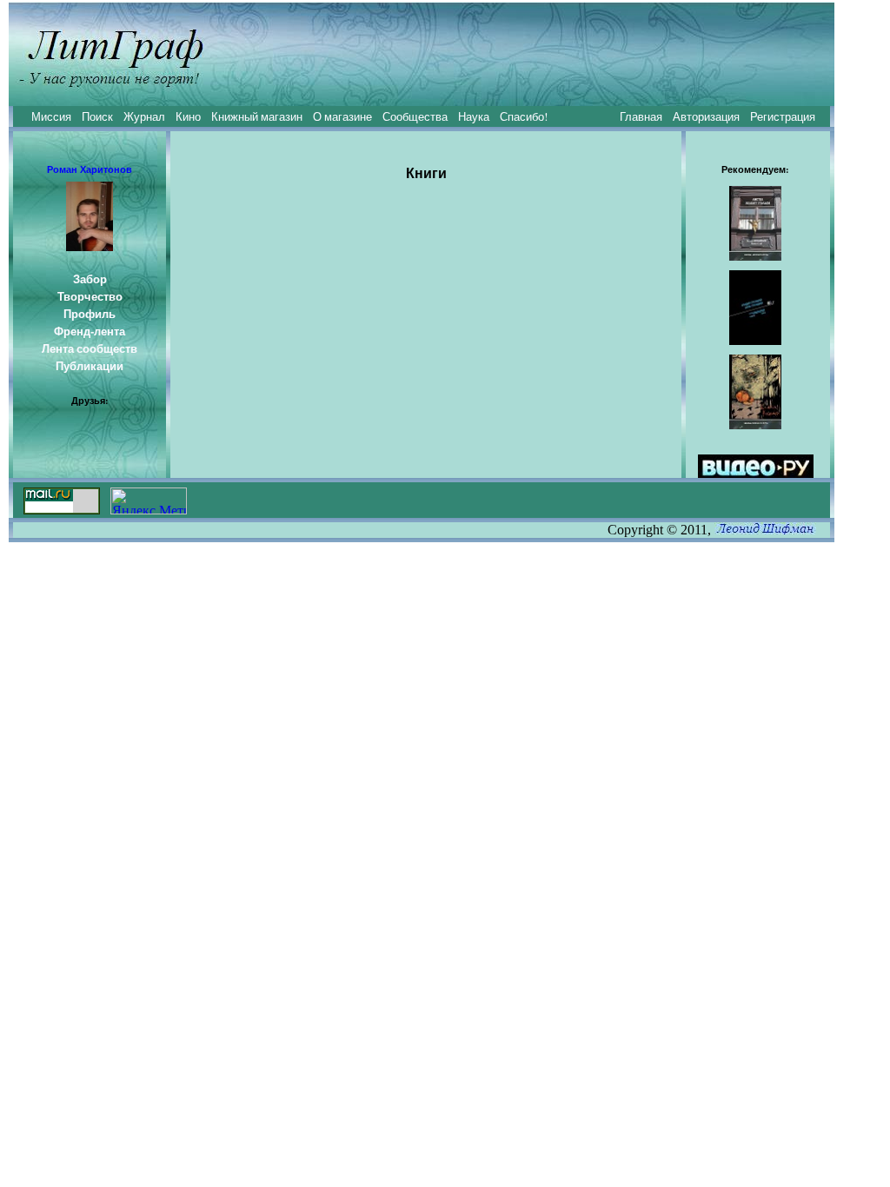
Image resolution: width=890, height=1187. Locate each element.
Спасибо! (524, 116)
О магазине (342, 116)
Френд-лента (89, 331)
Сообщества (415, 116)
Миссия (51, 116)
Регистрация (782, 116)
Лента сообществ (89, 348)
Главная (641, 116)
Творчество (90, 296)
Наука (473, 116)
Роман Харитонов (89, 169)
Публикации (89, 366)
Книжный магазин (256, 116)
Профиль (89, 313)
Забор (90, 279)
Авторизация (706, 116)
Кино (188, 116)
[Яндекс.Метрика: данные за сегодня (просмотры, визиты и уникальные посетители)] (148, 500)
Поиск (97, 116)
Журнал (144, 116)
